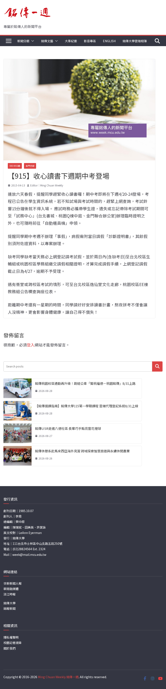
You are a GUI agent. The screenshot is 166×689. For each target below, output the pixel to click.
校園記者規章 (12, 642)
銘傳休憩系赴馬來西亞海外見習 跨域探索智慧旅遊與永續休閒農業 (82, 451)
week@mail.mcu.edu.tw (29, 554)
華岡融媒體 (11, 589)
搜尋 (157, 366)
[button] (31, 41)
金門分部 (30, 165)
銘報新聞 (9, 608)
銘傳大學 (9, 603)
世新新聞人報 (12, 583)
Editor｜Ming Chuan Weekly (46, 185)
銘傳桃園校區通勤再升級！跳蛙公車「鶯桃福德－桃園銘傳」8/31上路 (85, 383)
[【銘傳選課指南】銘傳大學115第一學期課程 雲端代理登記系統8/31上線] (17, 411)
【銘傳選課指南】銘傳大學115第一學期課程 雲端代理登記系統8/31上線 (86, 406)
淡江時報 (9, 594)
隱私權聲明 (11, 637)
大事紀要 (71, 41)
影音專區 (90, 41)
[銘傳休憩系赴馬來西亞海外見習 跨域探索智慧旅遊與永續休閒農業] (17, 456)
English (109, 41)
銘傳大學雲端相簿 (135, 41)
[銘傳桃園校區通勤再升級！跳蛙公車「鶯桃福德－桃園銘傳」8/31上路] (17, 388)
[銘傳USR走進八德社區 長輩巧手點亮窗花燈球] (17, 433)
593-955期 (15, 165)
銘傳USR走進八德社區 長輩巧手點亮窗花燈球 (68, 428)
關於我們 (9, 648)
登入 (31, 345)
